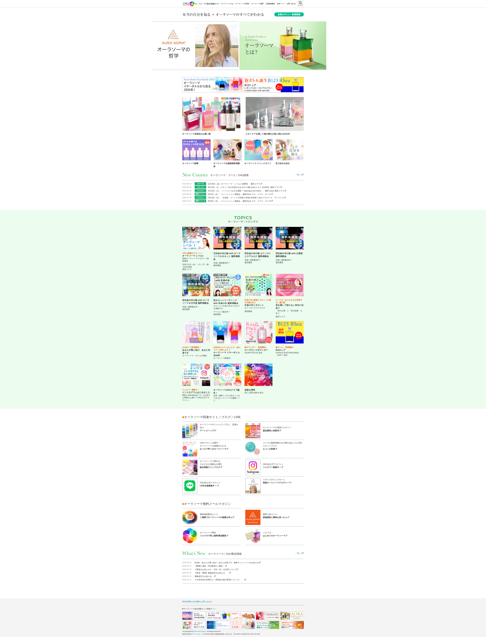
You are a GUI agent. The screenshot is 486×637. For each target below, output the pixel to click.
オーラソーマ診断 (257, 4)
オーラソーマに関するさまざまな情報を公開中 (211, 464)
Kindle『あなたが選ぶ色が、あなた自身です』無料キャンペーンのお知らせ (227, 563)
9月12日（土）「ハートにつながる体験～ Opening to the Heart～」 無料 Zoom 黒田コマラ (246, 191)
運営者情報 (186, 602)
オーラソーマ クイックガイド (257, 163)
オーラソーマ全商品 (242, 4)
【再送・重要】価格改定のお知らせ (212, 573)
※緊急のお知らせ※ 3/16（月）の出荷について (215, 569)
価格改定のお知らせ (204, 576)
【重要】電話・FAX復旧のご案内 (210, 566)
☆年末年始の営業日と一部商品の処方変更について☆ (219, 580)
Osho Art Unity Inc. (200, 631)
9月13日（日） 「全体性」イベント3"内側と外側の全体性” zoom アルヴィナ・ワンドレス (246, 198)
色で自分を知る (283, 163)
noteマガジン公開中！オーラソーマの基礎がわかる (213, 446)
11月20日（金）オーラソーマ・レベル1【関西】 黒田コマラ (234, 184)
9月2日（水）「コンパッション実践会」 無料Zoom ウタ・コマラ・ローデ (239, 194)
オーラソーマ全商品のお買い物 (196, 134)
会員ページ (281, 4)
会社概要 (196, 602)
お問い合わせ (291, 4)
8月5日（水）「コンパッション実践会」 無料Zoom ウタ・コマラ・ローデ (239, 201)
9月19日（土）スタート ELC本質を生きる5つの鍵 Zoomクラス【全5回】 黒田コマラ (244, 187)
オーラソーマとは (227, 4)
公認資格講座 (270, 4)
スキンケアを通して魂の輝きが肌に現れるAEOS (268, 134)
